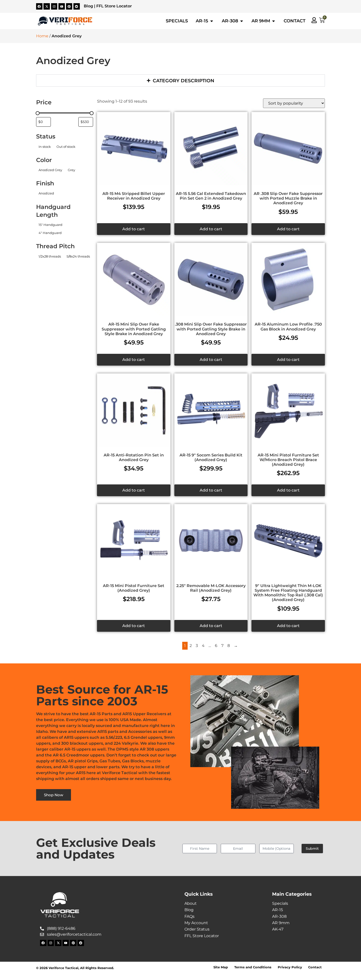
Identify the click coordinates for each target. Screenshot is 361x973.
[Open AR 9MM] (273, 21)
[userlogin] (314, 20)
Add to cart (133, 229)
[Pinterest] (69, 6)
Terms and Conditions (252, 967)
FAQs (189, 916)
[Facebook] (39, 6)
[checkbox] (44, 146)
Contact (315, 967)
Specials (280, 903)
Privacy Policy (290, 967)
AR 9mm (281, 922)
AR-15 (277, 909)
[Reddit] (76, 6)
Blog (88, 6)
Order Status (196, 929)
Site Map (220, 967)
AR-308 (279, 916)
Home (42, 36)
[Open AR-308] (241, 21)
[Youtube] (61, 6)
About (190, 903)
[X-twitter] (46, 6)
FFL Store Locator (114, 6)
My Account (196, 922)
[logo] (65, 21)
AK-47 (277, 929)
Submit (312, 848)
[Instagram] (54, 6)
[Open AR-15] (211, 21)
